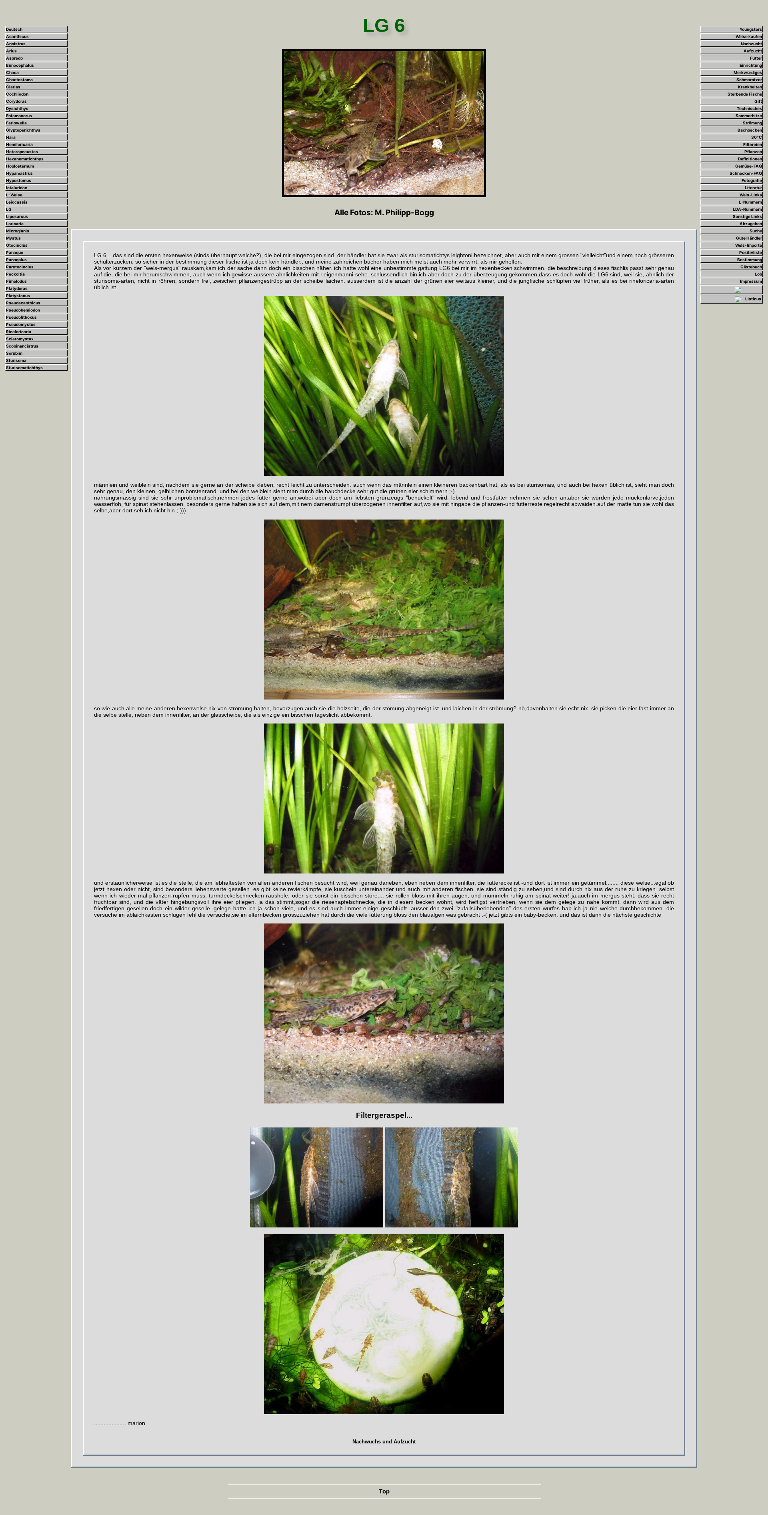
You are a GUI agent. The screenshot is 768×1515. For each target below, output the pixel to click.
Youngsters (751, 29)
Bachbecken (750, 130)
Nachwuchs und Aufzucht (384, 1442)
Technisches (749, 108)
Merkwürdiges (748, 72)
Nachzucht (751, 43)
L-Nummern (750, 202)
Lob (758, 274)
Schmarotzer (749, 79)
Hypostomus (18, 180)
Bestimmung (749, 259)
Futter (756, 58)
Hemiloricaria (19, 144)
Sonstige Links (747, 216)
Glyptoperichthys (23, 130)
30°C (756, 137)
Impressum (751, 281)
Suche (756, 230)
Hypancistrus (19, 173)
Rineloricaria (18, 331)
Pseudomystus (21, 324)
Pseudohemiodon (23, 310)
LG (9, 209)
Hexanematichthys (25, 158)
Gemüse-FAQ (748, 166)
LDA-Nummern (747, 209)
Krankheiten (750, 86)
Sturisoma (16, 360)
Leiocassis (17, 202)
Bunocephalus (20, 65)
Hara (11, 137)
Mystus (13, 238)
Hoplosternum (20, 166)
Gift (758, 101)
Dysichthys (17, 108)
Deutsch (14, 29)
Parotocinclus (20, 266)
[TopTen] (748, 298)
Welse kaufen (749, 36)
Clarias (13, 86)
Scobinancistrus (22, 346)
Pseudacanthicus (23, 302)
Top (384, 1491)
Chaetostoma (19, 79)
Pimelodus (16, 281)
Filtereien (752, 144)
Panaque (14, 252)
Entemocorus (19, 115)
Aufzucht (753, 50)
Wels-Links (751, 194)
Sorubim (14, 353)
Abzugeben (751, 223)
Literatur (753, 187)
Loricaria (15, 223)
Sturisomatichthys (24, 367)
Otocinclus (17, 245)
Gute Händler (749, 238)
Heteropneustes (22, 151)
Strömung (752, 122)
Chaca (12, 72)
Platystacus (18, 295)
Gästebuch (751, 266)
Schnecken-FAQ (746, 173)
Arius (11, 50)
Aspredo (14, 58)
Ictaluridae (16, 187)
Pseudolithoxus (21, 317)
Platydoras (17, 288)
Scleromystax (20, 338)
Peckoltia (15, 274)
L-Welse (14, 194)
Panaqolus (16, 259)
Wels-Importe (748, 245)
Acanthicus (17, 36)
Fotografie (752, 180)
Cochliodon (17, 94)
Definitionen (750, 158)
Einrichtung (751, 65)
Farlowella (16, 122)
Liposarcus (17, 216)
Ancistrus (16, 43)
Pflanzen (753, 151)
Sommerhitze (749, 115)
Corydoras (16, 101)
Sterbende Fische (745, 94)
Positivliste (750, 252)
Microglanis (17, 230)
